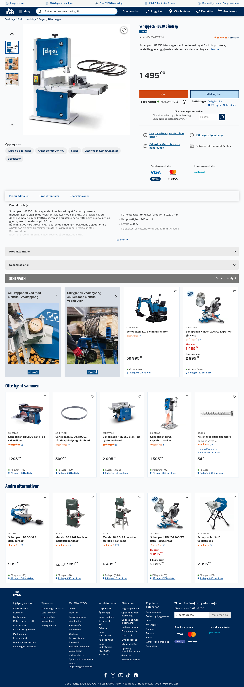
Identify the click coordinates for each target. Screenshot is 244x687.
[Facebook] (105, 675)
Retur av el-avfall (105, 622)
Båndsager (54, 19)
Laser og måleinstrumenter (101, 150)
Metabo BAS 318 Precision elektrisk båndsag (119, 539)
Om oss (73, 608)
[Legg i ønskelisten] (124, 30)
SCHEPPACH (132, 328)
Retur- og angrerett (23, 621)
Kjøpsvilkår (75, 625)
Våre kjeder (75, 621)
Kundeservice (20, 608)
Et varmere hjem (130, 631)
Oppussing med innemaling (130, 621)
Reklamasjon (20, 625)
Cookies (73, 634)
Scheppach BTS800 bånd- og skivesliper (26, 438)
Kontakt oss (19, 617)
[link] (226, 37)
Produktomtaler (49, 196)
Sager (42, 19)
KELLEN (201, 433)
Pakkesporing (20, 634)
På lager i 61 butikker (69, 473)
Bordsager (14, 158)
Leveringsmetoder (204, 166)
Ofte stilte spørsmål (24, 629)
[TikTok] (128, 675)
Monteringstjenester (52, 608)
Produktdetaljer (19, 196)
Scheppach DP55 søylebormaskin (161, 438)
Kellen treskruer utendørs (214, 436)
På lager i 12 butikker (223, 105)
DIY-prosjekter (129, 644)
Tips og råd (127, 635)
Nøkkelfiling (48, 621)
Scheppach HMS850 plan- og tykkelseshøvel (121, 438)
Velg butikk (215, 101)
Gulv (148, 620)
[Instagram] (113, 675)
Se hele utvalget (226, 278)
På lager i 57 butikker (199, 372)
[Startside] (10, 11)
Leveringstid (20, 638)
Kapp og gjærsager (19, 150)
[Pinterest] (135, 675)
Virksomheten (76, 655)
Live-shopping (129, 639)
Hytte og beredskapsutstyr (131, 650)
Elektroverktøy (26, 19)
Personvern (75, 629)
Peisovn (150, 633)
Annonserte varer (131, 659)
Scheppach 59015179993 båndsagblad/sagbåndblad (72, 438)
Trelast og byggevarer (157, 616)
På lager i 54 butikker (22, 578)
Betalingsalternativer (24, 642)
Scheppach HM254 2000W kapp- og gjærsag (208, 333)
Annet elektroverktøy (51, 150)
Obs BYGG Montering (104, 652)
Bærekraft (74, 642)
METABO (59, 533)
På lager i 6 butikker (116, 578)
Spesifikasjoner (79, 196)
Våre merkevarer (77, 617)
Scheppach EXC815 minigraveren (147, 331)
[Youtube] (120, 675)
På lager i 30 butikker (69, 578)
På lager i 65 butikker (211, 578)
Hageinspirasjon (130, 608)
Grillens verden (130, 627)
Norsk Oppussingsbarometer (81, 665)
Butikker (18, 612)
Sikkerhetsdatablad (79, 646)
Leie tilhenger (48, 612)
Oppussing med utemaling (130, 614)
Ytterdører (151, 624)
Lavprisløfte (105, 608)
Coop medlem (106, 617)
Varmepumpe (153, 612)
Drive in (103, 628)
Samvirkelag (75, 651)
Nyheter (73, 612)
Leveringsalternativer (24, 646)
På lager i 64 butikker (211, 473)
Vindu (149, 637)
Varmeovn (151, 646)
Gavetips (126, 655)
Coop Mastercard (105, 634)
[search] (39, 11)
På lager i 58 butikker (22, 473)
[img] (151, 336)
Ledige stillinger (78, 638)
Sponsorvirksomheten (81, 659)
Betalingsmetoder (161, 166)
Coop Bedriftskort (105, 645)
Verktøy (10, 19)
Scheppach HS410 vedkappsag (209, 539)
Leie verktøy (48, 617)
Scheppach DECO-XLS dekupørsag (22, 539)
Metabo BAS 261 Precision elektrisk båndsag (71, 539)
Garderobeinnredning (157, 641)
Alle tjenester (48, 625)
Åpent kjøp (105, 612)
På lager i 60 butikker (164, 473)
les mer (215, 49)
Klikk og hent (106, 639)
